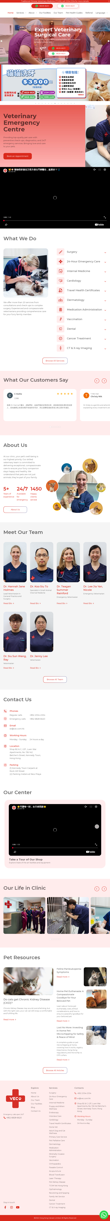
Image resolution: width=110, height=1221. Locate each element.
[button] (21, 13)
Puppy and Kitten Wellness (56, 1107)
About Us (35, 1096)
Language (100, 13)
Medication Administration (55, 1149)
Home (10, 13)
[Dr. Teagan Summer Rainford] (68, 562)
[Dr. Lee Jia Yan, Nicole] (95, 562)
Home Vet (53, 1127)
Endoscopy (54, 1113)
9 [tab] (61, 103)
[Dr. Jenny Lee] (41, 632)
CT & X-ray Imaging (57, 1207)
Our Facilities (45, 13)
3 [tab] (42, 103)
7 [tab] (55, 103)
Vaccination (54, 1160)
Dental (52, 1200)
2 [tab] (39, 103)
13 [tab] (74, 103)
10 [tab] (65, 103)
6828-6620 (44, 6)
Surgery (52, 1093)
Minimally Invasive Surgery (56, 1155)
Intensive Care (55, 1116)
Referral (89, 13)
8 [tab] (58, 103)
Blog (33, 1107)
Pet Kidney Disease (57, 1182)
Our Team (58, 13)
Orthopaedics (55, 1164)
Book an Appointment (17, 156)
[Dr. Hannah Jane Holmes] (15, 562)
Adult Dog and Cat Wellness (57, 1132)
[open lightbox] (24, 915)
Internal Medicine (56, 1103)
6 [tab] (52, 103)
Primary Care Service (58, 1137)
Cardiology (53, 1120)
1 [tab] (36, 103)
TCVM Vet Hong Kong (58, 1186)
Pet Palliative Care (57, 1141)
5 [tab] (48, 103)
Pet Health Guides (74, 13)
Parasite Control (56, 1167)
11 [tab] (68, 103)
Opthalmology (55, 1189)
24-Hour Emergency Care (58, 1097)
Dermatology (55, 1144)
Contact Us (35, 1111)
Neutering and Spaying (59, 1193)
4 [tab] (45, 103)
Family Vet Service (57, 1197)
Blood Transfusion (57, 1175)
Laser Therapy (55, 1178)
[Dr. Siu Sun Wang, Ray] (15, 632)
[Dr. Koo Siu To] (41, 562)
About (31, 13)
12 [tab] (71, 103)
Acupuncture (55, 1171)
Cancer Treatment (57, 1204)
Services (20, 13)
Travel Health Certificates (60, 1123)
